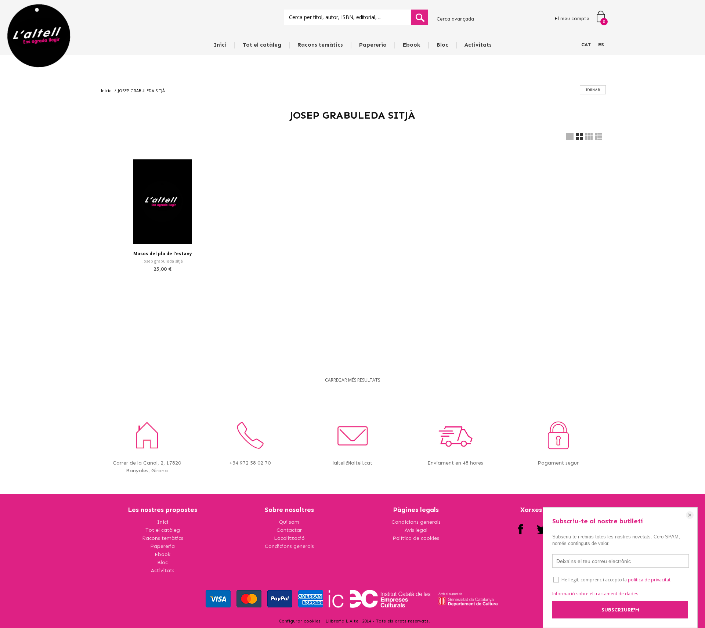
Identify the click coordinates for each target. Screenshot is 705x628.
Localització (289, 538)
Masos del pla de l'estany (162, 253)
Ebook (411, 44)
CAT (586, 44)
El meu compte (571, 18)
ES (601, 44)
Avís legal (416, 530)
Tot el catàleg (262, 44)
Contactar (289, 530)
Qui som (289, 522)
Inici (220, 44)
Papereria (373, 44)
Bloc (442, 44)
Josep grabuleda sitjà (162, 261)
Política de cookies (416, 538)
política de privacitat (649, 580)
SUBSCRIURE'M (620, 610)
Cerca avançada (455, 19)
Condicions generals (289, 546)
